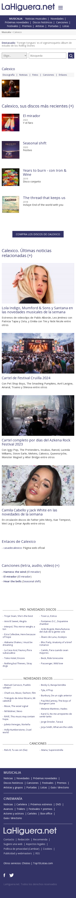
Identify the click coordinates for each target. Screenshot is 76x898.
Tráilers (21, 809)
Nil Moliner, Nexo (13, 711)
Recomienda (40, 839)
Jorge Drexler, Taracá (52, 721)
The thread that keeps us (44, 197)
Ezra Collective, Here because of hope (19, 636)
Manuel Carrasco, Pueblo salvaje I (17, 686)
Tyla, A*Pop (47, 690)
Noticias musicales (36, 18)
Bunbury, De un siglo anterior (56, 695)
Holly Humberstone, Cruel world (17, 731)
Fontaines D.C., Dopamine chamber (53, 622)
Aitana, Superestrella (52, 750)
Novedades (57, 18)
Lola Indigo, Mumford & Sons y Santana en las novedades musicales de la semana (37, 310)
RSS (37, 853)
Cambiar (34, 848)
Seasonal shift (34, 143)
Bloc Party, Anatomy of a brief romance (55, 643)
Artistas (40, 26)
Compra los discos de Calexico (38, 234)
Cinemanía (13, 798)
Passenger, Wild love (52, 663)
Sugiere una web (13, 844)
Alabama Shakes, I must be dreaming (18, 643)
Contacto (9, 839)
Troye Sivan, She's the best (18, 616)
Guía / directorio (60, 787)
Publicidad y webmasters (18, 853)
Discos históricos (42, 22)
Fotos (35, 74)
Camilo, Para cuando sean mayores (53, 651)
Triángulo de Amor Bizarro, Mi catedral (19, 699)
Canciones (62, 22)
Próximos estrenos (41, 804)
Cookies (47, 848)
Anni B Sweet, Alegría (15, 621)
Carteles (32, 813)
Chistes (26, 863)
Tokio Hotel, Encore (14, 658)
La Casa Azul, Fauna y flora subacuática (17, 651)
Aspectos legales (35, 844)
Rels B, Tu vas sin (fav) (15, 750)
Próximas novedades (17, 22)
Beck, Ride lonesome (52, 658)
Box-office (46, 813)
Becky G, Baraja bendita (53, 684)
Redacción (24, 839)
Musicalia (6, 32)
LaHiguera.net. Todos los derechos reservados (30, 884)
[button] (60, 7)
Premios (27, 26)
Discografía (8, 74)
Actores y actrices (14, 813)
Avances (8, 809)
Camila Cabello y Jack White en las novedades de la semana (29, 512)
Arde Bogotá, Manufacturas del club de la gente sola (54, 630)
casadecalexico (13, 547)
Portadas (53, 26)
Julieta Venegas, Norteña (17, 724)
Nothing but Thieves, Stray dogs (17, 665)
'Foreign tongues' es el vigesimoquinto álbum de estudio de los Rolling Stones (37, 44)
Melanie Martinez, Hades (54, 708)
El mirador (31, 115)
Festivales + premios (40, 809)
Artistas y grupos (13, 787)
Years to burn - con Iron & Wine (44, 172)
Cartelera (21, 804)
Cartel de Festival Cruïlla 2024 (26, 377)
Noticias (23, 74)
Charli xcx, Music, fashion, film (20, 692)
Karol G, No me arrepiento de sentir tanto (55, 715)
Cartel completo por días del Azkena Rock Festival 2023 (36, 442)
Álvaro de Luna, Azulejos (54, 637)
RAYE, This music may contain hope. (19, 718)
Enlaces (63, 74)
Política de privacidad (16, 848)
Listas (65, 26)
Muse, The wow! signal (16, 706)
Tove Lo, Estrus (49, 616)
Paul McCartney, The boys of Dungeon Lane (55, 702)
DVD (58, 804)
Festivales (12, 26)
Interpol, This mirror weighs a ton (19, 628)
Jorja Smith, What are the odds (57, 727)
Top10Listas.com (43, 863)
